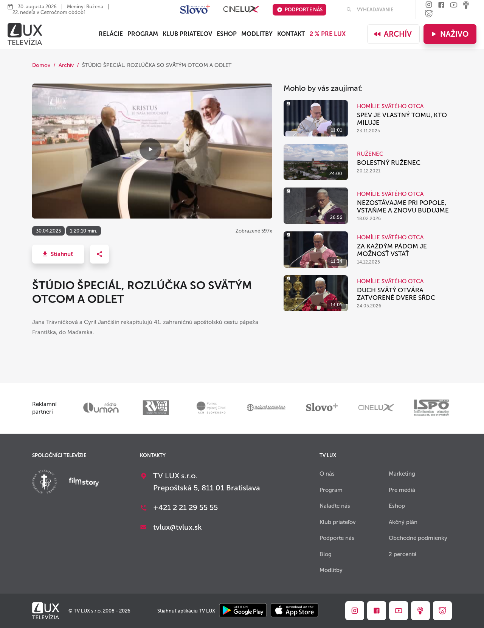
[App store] (294, 611)
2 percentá (403, 554)
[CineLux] (241, 10)
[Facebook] (441, 5)
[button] (58, 254)
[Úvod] (25, 34)
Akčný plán (403, 522)
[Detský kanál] (428, 14)
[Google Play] (243, 611)
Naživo (454, 34)
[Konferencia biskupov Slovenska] (44, 483)
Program (142, 33)
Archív (398, 34)
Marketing (402, 473)
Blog (326, 554)
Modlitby (257, 33)
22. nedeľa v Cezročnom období (48, 12)
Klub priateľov (187, 33)
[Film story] (84, 483)
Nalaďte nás (335, 505)
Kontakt (291, 33)
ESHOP (227, 33)
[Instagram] (428, 5)
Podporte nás (304, 9)
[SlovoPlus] (195, 10)
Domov (41, 65)
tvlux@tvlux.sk (177, 527)
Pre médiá (402, 490)
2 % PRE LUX (328, 33)
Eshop (397, 505)
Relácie (111, 33)
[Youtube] (453, 5)
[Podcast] (466, 5)
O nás (327, 473)
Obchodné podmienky (418, 538)
